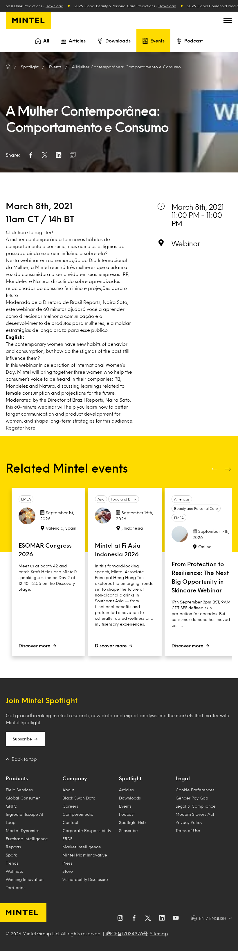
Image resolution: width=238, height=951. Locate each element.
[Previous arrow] (214, 469)
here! (31, 428)
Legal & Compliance (196, 806)
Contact (70, 822)
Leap (10, 822)
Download (46, 5)
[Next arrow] (228, 469)
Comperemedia (77, 814)
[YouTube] (175, 918)
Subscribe (22, 738)
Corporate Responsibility (86, 830)
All (46, 40)
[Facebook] (134, 918)
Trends (12, 863)
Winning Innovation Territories (25, 883)
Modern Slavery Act (195, 814)
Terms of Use (188, 830)
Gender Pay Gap (192, 797)
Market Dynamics (22, 830)
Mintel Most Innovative (84, 854)
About (68, 789)
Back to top (24, 759)
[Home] (8, 67)
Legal (183, 778)
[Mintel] (28, 20)
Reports (13, 846)
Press (67, 863)
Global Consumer (23, 797)
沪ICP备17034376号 (126, 933)
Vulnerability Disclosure (85, 879)
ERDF (67, 838)
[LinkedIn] (161, 918)
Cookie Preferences (195, 789)
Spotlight (130, 778)
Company (74, 778)
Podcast (193, 40)
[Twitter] (148, 918)
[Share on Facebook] (30, 155)
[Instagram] (120, 918)
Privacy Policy (189, 822)
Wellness (14, 871)
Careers (70, 806)
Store (67, 871)
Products (17, 778)
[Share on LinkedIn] (58, 155)
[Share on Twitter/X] (44, 155)
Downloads (118, 40)
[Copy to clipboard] (72, 155)
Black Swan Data (78, 797)
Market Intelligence (81, 846)
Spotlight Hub (132, 822)
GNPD (11, 806)
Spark (11, 854)
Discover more (35, 645)
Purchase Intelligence (27, 838)
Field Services (19, 789)
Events (157, 40)
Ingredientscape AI (24, 814)
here (23, 232)
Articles (77, 40)
